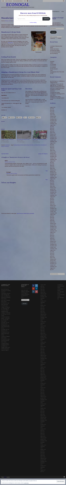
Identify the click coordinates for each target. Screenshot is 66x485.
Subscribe (46, 18)
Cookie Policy (26, 483)
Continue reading (33, 22)
